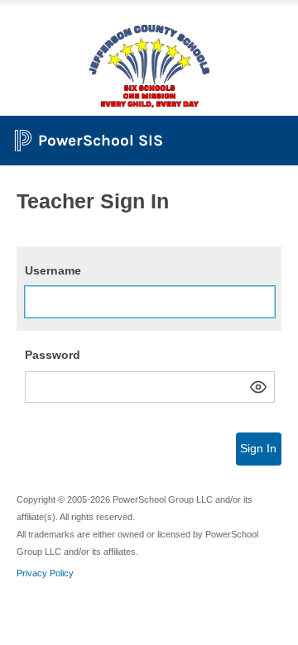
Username (53, 270)
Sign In (258, 448)
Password (52, 354)
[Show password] (258, 387)
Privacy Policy (45, 573)
